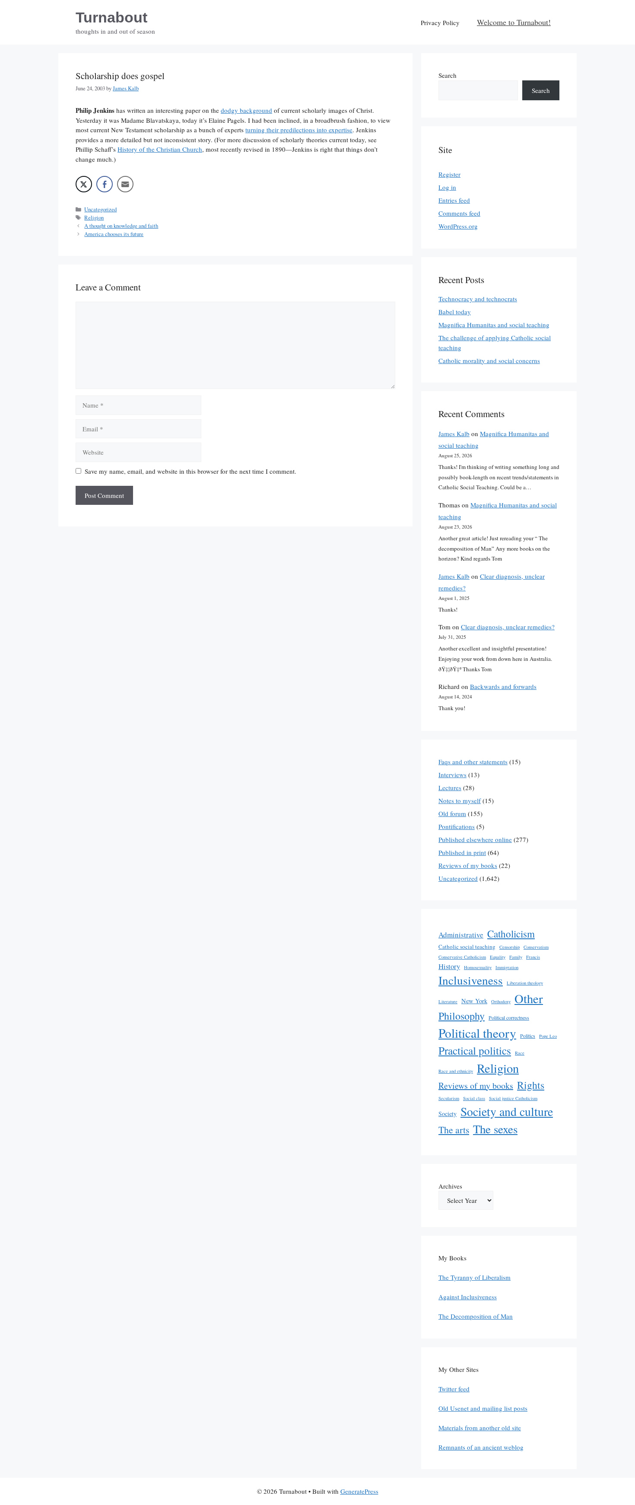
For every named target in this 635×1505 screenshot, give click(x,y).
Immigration (506, 967)
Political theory (477, 1032)
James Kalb (454, 433)
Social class (474, 1098)
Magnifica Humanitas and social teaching (493, 324)
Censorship (509, 947)
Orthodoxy (501, 1001)
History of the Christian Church (159, 149)
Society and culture (506, 1111)
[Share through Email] (125, 184)
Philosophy (461, 1016)
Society (447, 1114)
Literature (447, 1001)
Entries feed (454, 200)
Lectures (449, 787)
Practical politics (474, 1050)
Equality (497, 957)
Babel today (454, 311)
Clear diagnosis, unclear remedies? (508, 626)
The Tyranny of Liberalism (474, 1277)
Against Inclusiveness (467, 1296)
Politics (527, 1035)
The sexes (495, 1129)
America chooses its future (113, 234)
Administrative (460, 935)
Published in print (462, 852)
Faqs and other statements (473, 761)
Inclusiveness (470, 980)
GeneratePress (359, 1491)
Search (447, 75)
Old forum (452, 813)
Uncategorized (100, 209)
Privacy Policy (440, 22)
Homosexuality (478, 967)
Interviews (452, 774)
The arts (453, 1129)
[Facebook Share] (104, 184)
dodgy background (246, 110)
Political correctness (509, 1017)
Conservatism (536, 947)
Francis (533, 957)
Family (515, 957)
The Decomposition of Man (475, 1316)
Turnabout (111, 17)
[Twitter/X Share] (84, 184)
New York (474, 1001)
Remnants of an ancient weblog (481, 1447)
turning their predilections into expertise (298, 129)
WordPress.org (458, 226)
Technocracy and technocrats (477, 298)
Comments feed (459, 213)
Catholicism (511, 933)
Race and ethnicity (455, 1071)
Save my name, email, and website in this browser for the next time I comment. (190, 471)
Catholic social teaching (466, 946)
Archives (450, 1186)
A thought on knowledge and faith (121, 226)
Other (528, 998)
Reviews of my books (467, 865)
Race (519, 1053)
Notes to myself (459, 800)
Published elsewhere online (475, 839)
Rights (530, 1085)
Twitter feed (454, 1388)
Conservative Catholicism (462, 957)
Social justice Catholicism (513, 1098)
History (449, 966)
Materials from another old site (479, 1427)
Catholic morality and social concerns (489, 360)
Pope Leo (548, 1036)
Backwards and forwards (503, 686)
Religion (94, 217)
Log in (447, 187)
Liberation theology (525, 983)
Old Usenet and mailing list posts (482, 1408)
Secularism (448, 1098)
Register (449, 174)
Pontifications (456, 826)
